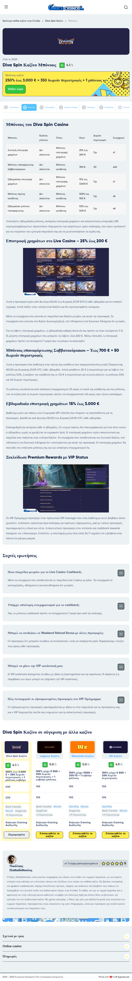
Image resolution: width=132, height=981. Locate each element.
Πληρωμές (10, 956)
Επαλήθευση (108, 107)
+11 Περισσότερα (77, 815)
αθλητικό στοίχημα (70, 107)
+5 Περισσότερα (14, 815)
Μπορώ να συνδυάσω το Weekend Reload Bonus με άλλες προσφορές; (55, 633)
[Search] (125, 7)
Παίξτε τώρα (15, 89)
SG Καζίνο (115, 756)
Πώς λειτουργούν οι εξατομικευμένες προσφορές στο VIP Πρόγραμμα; (54, 699)
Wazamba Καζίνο (83, 756)
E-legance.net (122, 977)
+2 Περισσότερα (44, 815)
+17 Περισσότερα (110, 815)
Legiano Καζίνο (49, 756)
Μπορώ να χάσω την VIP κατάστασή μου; (35, 666)
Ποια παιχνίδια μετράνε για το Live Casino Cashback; (45, 572)
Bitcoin (9, 811)
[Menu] (6, 6)
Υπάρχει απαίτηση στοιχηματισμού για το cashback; (43, 605)
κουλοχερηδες (49, 107)
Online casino (12, 946)
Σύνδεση (126, 107)
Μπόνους (31, 107)
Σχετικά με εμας (13, 936)
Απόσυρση (91, 107)
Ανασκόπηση (13, 107)
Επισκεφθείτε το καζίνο (49, 835)
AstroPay (74, 806)
